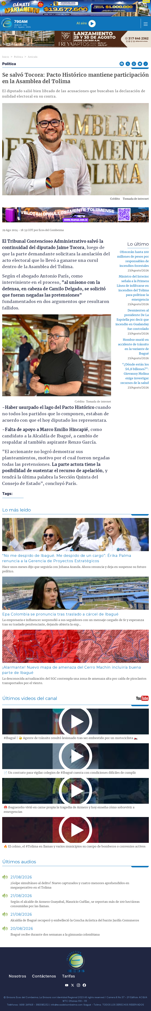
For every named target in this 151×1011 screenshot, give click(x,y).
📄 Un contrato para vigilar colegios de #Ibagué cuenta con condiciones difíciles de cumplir (70, 772)
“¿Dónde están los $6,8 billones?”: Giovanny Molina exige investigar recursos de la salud (134, 373)
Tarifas (68, 976)
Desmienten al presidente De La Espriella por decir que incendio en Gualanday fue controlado (132, 319)
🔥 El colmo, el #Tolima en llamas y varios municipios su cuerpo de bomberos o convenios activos (74, 846)
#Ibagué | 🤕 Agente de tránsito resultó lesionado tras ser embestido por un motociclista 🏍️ (71, 738)
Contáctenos (44, 976)
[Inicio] (6, 23)
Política (18, 57)
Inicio (5, 57)
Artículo (33, 57)
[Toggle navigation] (144, 23)
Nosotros (17, 976)
